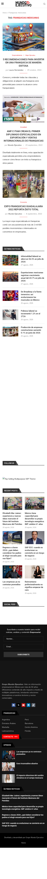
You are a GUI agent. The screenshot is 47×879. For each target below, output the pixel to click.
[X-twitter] (18, 705)
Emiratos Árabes (9, 723)
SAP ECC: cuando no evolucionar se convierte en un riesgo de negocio (34, 551)
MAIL (16, 736)
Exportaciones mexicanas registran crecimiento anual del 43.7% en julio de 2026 (32, 276)
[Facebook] (13, 705)
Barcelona (29, 723)
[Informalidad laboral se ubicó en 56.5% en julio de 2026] (10, 260)
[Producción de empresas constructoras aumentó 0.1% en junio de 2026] (10, 331)
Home (23, 843)
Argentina (6, 719)
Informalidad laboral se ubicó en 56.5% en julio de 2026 (32, 259)
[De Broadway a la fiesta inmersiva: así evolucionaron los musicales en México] (10, 295)
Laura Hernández (16, 70)
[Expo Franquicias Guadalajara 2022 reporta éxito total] (23, 184)
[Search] (44, 4)
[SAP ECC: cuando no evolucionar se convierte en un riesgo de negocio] (34, 537)
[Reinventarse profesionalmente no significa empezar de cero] (34, 571)
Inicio (5, 13)
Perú (27, 719)
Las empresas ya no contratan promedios (11, 583)
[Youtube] (23, 705)
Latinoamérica (8, 731)
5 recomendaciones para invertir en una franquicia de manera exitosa (23, 62)
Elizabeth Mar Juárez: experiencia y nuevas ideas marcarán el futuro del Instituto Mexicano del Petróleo (12, 518)
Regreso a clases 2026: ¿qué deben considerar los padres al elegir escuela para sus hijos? (12, 553)
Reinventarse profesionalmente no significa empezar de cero (34, 586)
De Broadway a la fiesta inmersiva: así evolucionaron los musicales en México (31, 296)
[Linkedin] (28, 705)
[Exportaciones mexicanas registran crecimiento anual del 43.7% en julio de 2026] (10, 276)
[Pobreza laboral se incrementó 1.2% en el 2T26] (10, 315)
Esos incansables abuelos (27, 763)
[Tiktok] (33, 705)
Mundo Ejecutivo (15, 145)
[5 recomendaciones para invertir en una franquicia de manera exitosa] (23, 37)
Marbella (5, 727)
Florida (28, 731)
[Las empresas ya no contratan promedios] (12, 571)
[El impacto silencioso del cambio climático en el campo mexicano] (8, 778)
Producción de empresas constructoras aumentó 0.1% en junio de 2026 (31, 330)
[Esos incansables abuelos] (8, 766)
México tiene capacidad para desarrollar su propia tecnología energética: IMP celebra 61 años (34, 518)
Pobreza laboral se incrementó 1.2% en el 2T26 (30, 314)
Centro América (31, 727)
